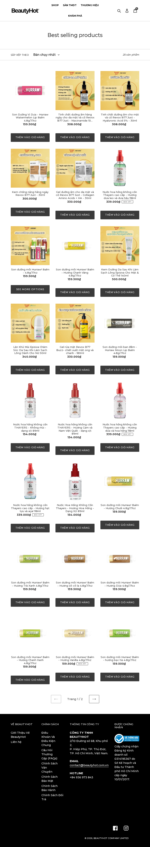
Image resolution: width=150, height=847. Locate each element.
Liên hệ (16, 742)
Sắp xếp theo (20, 54)
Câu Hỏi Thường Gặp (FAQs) (49, 754)
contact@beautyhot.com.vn (89, 765)
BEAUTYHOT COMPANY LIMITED (111, 838)
